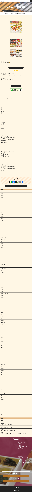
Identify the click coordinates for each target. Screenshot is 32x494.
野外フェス (2, 403)
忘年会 (1, 335)
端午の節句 (2, 368)
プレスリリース (3, 260)
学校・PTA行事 (3, 322)
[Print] (20, 182)
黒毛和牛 (2, 414)
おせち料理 (2, 197)
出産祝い (2, 299)
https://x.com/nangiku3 (4, 141)
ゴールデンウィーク (3, 226)
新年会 (1, 343)
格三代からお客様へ (3, 349)
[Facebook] (13, 182)
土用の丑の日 (2, 312)
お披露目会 (2, 210)
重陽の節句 (2, 399)
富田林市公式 (20, 456)
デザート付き (2, 247)
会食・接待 (2, 287)
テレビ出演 (2, 251)
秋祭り (1, 366)
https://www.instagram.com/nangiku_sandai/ (8, 137)
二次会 (1, 276)
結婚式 (1, 372)
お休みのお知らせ (3, 199)
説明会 (1, 387)
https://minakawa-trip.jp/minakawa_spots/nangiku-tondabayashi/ (11, 172)
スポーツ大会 (2, 241)
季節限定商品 (2, 320)
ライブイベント (3, 266)
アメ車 (1, 191)
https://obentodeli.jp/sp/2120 (5, 156)
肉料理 (1, 378)
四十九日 (2, 310)
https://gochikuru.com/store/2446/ (6, 149)
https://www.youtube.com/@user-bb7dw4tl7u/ (8, 143)
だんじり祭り (2, 245)
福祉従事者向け (3, 364)
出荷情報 (2, 301)
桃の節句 (2, 351)
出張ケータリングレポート (4, 293)
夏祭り (1, 314)
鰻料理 (1, 412)
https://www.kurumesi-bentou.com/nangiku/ (8, 151)
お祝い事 (2, 216)
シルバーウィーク (3, 235)
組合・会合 (2, 370)
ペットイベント (3, 262)
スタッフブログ (3, 239)
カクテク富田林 (20, 459)
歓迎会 (1, 353)
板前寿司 (2, 347)
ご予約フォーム (16, 480)
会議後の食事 (2, 285)
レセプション (2, 270)
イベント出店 (2, 193)
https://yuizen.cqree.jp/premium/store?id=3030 (8, 164)
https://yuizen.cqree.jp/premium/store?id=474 (8, 168)
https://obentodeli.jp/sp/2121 (5, 154)
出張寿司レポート (3, 297)
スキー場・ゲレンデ (3, 237)
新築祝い (2, 345)
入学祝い (2, 289)
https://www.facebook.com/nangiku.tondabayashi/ (8, 139)
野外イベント (2, 401)
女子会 (1, 318)
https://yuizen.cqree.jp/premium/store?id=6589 (8, 166)
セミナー (2, 243)
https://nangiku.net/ (4, 130)
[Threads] (16, 182)
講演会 (1, 389)
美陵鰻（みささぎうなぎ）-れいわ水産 (23, 457)
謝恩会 (1, 391)
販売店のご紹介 (3, 393)
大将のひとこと (3, 316)
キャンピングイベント (4, 222)
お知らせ (2, 214)
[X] (10, 182)
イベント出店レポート (4, 195)
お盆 (1, 212)
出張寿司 (2, 295)
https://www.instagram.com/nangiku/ (6, 135)
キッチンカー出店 (3, 220)
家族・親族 (2, 324)
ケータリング (2, 224)
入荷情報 (2, 291)
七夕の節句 (2, 272)
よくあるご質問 (3, 264)
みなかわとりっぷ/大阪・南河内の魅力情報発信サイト (8, 171)
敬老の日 (2, 341)
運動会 (1, 395)
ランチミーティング (3, 268)
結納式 (1, 374)
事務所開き (2, 274)
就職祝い (2, 326)
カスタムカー (2, 218)
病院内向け (2, 360)
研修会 (1, 362)
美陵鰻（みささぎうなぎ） (4, 376)
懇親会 (1, 339)
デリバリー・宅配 (3, 249)
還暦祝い (2, 397)
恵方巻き (2, 337)
